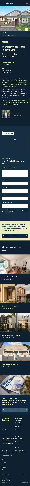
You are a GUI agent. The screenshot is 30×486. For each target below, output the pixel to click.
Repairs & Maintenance (8, 453)
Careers (4, 467)
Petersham (18, 429)
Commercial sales (20, 440)
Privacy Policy (25, 474)
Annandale (18, 420)
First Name (5, 180)
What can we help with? (9, 167)
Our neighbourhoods (7, 443)
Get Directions (8, 133)
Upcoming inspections (8, 438)
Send (23, 210)
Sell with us (18, 436)
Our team (4, 462)
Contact (4, 469)
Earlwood (17, 426)
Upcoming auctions (7, 440)
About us (4, 464)
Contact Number (7, 202)
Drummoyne (18, 424)
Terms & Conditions (6, 474)
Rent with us (5, 450)
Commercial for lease (7, 455)
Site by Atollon (25, 482)
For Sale (4, 436)
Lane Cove (18, 428)
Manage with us (19, 450)
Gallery (4, 32)
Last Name (5, 187)
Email (3, 195)
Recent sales (19, 438)
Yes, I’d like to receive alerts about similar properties (10, 211)
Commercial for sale (7, 441)
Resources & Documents (9, 35)
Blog (3, 465)
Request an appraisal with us (12, 409)
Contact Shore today (9, 235)
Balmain (17, 422)
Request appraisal (20, 441)
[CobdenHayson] (7, 3)
